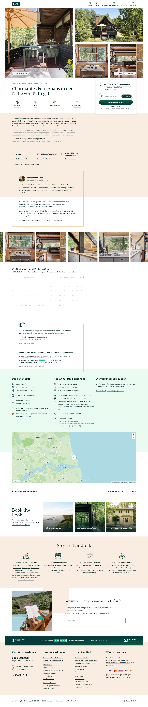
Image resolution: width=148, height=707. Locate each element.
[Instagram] (13, 675)
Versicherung (80, 679)
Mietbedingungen (81, 682)
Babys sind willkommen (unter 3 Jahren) (73, 395)
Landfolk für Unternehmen (54, 670)
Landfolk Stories (49, 673)
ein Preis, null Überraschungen (48, 362)
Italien (37, 565)
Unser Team (79, 669)
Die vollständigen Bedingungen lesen (110, 391)
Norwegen (26, 568)
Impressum (79, 676)
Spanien (33, 570)
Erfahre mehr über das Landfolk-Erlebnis (31, 366)
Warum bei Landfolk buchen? (86, 661)
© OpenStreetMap (131, 482)
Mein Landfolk (48, 667)
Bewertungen (48, 688)
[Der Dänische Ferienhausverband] (130, 640)
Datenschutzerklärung (83, 684)
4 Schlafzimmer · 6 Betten (26, 387)
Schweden (35, 568)
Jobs (76, 672)
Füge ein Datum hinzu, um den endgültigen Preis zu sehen (116, 108)
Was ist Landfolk (116, 652)
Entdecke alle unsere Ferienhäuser (120, 491)
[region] (74, 457)
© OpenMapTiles (123, 482)
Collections (47, 676)
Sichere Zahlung (49, 683)
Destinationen (48, 679)
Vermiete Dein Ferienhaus (53, 658)
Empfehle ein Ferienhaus (53, 661)
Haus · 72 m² (21, 384)
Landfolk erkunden (54, 652)
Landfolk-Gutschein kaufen (85, 663)
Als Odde (45, 83)
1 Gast (126, 96)
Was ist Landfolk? (81, 658)
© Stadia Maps (115, 482)
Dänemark (23, 83)
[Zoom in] (133, 434)
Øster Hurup (37, 83)
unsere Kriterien (41, 357)
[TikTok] (23, 675)
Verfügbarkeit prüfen (115, 102)
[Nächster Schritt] (136, 495)
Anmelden (133, 5)
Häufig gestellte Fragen (25, 666)
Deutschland (20, 570)
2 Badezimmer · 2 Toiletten (26, 390)
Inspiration (97, 5)
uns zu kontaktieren (26, 580)
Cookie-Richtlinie (81, 687)
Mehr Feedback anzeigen (26, 343)
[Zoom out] (133, 437)
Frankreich (17, 568)
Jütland (30, 83)
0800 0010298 (20, 658)
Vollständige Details (110, 89)
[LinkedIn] (26, 675)
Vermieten (104, 5)
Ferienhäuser (15, 83)
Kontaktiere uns (22, 669)
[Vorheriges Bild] (12, 495)
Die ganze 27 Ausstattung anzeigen (25, 164)
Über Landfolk (83, 652)
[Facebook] (16, 675)
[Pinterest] (19, 675)
